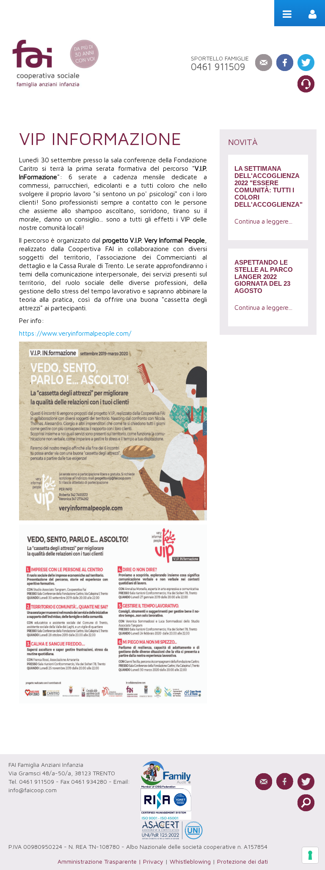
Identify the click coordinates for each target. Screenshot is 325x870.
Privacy (153, 861)
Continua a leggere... (263, 221)
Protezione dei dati (242, 861)
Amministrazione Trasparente (97, 861)
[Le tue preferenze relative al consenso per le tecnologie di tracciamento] (310, 855)
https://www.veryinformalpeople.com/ (75, 333)
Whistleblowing (190, 861)
